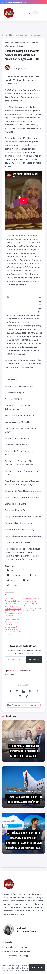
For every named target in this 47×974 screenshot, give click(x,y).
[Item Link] (23, 741)
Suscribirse (34, 659)
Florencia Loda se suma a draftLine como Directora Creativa (31, 602)
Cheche (15, 670)
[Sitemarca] (9, 12)
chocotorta (10, 675)
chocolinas (25, 670)
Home (4, 35)
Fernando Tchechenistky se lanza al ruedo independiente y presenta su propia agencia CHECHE (13, 605)
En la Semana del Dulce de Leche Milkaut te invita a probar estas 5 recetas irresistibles (13, 624)
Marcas (12, 35)
